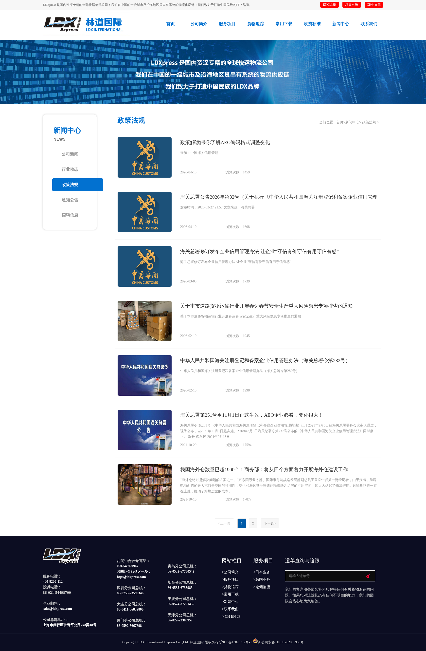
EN (233, 616)
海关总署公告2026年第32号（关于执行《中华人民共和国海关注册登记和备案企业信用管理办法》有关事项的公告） (278, 198)
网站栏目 (232, 560)
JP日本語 (351, 4)
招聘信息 (70, 215)
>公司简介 (230, 572)
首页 (170, 23)
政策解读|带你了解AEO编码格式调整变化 (225, 142)
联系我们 (369, 23)
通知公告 (70, 200)
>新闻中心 (230, 602)
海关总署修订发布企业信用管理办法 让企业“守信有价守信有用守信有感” (259, 251)
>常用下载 (230, 594)
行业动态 (70, 169)
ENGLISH (329, 4)
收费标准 (312, 23)
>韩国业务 (261, 579)
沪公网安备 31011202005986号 (281, 642)
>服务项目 (230, 579)
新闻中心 (340, 23)
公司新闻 (70, 154)
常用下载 (284, 23)
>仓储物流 (261, 587)
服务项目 (227, 23)
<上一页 (224, 523)
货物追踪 (255, 23)
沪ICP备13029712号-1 (235, 642)
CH (227, 616)
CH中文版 (374, 4)
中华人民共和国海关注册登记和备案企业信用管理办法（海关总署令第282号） (265, 360)
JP (238, 616)
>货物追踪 (230, 587)
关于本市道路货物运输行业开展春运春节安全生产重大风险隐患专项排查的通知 (266, 306)
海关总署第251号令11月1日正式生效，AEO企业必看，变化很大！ (251, 415)
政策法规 (70, 184)
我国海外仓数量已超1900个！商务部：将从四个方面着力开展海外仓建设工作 (264, 469)
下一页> (270, 523)
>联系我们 (230, 609)
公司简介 (199, 23)
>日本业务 (261, 572)
